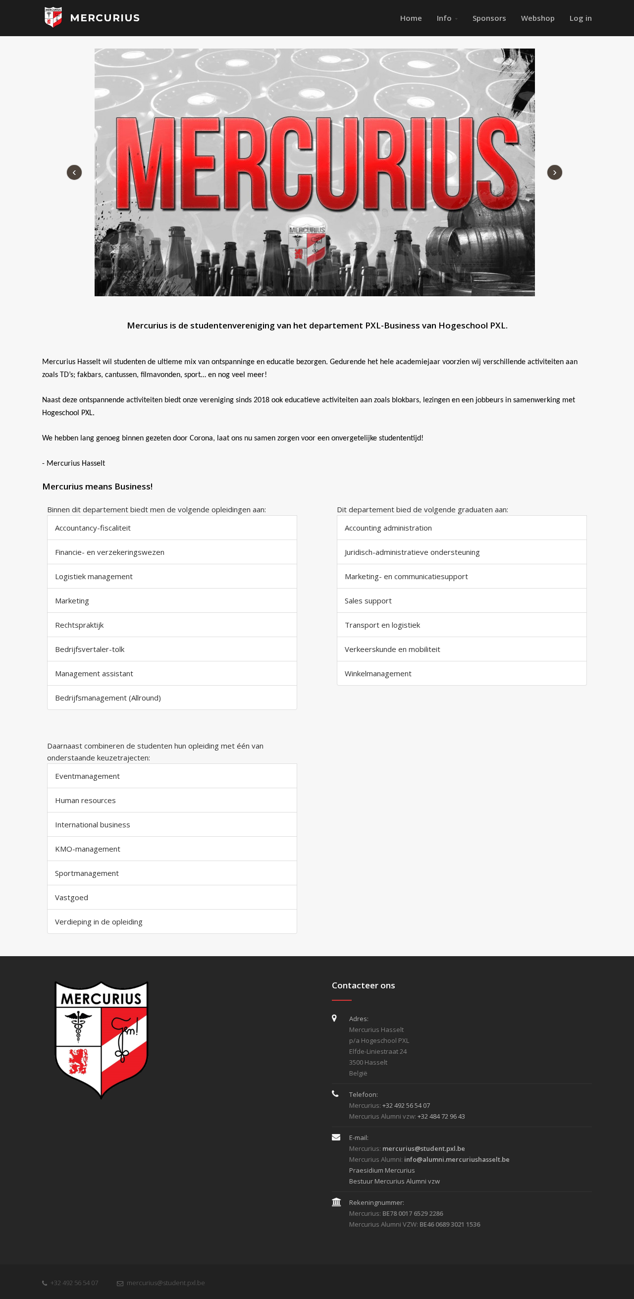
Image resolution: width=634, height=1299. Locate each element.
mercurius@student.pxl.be (166, 1282)
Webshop (538, 18)
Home (411, 18)
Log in (581, 18)
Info (444, 18)
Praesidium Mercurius (382, 1170)
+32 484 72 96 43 (441, 1116)
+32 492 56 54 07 (406, 1105)
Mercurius (103, 18)
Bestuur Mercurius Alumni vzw (394, 1181)
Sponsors (489, 18)
